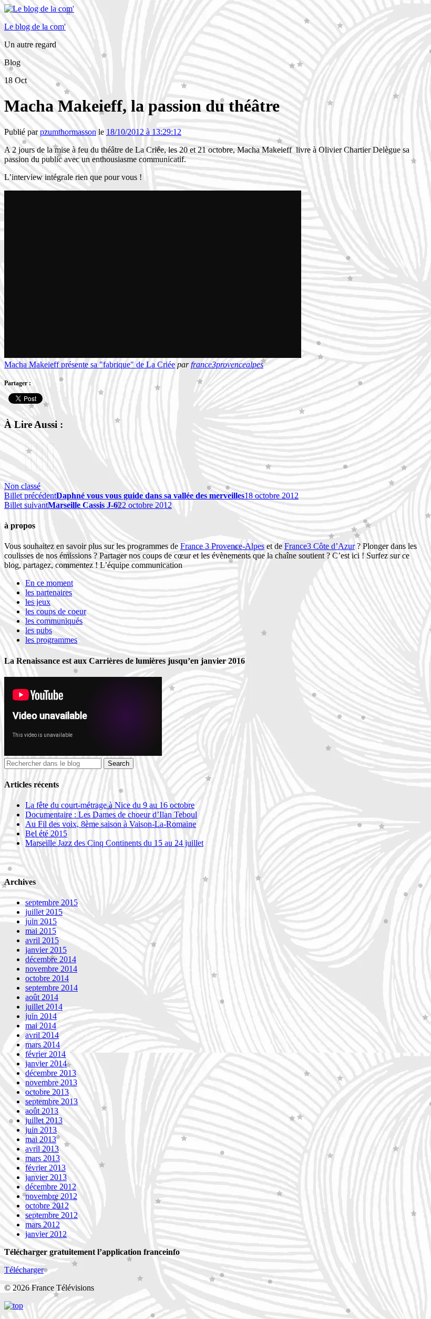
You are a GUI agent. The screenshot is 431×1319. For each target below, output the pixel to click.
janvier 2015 (46, 949)
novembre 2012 (51, 1196)
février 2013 (45, 1167)
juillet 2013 (44, 1120)
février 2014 (45, 1054)
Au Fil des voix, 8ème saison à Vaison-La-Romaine (110, 824)
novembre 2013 (51, 1082)
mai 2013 (40, 1139)
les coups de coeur (55, 611)
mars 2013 (42, 1158)
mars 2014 (42, 1044)
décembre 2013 (50, 1072)
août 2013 (41, 1110)
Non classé (22, 486)
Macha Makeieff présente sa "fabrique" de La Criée (89, 364)
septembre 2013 (51, 1101)
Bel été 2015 (46, 833)
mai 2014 (40, 1025)
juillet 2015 (44, 911)
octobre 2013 (47, 1091)
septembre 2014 (51, 987)
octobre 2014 (47, 978)
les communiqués (54, 620)
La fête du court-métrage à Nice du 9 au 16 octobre (109, 805)
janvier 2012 (46, 1234)
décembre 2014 (50, 959)
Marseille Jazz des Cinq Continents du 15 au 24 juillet (114, 842)
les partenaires (48, 592)
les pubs (38, 630)
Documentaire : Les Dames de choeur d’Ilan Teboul (111, 814)
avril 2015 (42, 940)
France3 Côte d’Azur (319, 546)
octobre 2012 (47, 1205)
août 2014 (41, 997)
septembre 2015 (51, 902)
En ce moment (49, 582)
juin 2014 (41, 1016)
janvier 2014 (46, 1063)
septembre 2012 (51, 1215)
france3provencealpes (227, 364)
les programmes (51, 639)
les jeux (37, 601)
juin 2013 (41, 1129)
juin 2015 (41, 921)
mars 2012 (42, 1224)
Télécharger (24, 1269)
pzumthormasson (68, 131)
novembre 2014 (51, 968)
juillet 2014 (44, 1006)
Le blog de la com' (35, 26)
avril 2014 (42, 1035)
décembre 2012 (50, 1186)
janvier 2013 (46, 1177)
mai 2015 (40, 930)
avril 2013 (42, 1148)
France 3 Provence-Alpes (222, 546)
